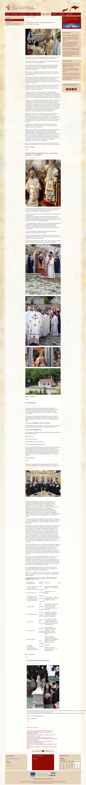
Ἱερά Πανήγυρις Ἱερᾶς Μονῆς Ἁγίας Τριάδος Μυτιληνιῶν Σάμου (40, 730)
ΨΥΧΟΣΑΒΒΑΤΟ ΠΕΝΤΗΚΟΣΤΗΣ (38, 660)
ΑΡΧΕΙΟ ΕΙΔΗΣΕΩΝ (46, 14)
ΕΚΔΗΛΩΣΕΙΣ (9, 22)
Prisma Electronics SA (48, 783)
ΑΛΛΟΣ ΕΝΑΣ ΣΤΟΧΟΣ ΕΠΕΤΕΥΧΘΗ (35, 742)
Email (33, 147)
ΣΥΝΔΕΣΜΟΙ (61, 14)
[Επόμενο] (51, 751)
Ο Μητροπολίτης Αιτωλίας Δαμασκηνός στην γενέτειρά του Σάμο (40, 23)
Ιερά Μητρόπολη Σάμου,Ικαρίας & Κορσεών (40, 781)
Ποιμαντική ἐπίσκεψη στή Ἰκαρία (33, 736)
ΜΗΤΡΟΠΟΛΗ (14, 14)
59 (45, 751)
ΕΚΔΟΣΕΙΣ (54, 14)
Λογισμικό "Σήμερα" (10, 765)
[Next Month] (63, 758)
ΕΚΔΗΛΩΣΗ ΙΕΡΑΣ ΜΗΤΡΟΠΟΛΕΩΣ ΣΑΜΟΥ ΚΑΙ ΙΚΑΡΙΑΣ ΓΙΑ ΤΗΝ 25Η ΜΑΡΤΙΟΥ (70, 39)
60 (47, 751)
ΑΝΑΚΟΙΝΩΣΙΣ (30, 403)
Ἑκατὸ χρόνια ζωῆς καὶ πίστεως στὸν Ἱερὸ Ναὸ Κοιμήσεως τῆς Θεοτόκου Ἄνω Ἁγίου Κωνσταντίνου (71, 78)
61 (49, 751)
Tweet (26, 149)
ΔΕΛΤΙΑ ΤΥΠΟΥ (9, 20)
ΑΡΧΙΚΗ (7, 14)
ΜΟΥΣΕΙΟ (31, 14)
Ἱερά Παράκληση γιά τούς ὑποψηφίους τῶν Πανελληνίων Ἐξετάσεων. (41, 734)
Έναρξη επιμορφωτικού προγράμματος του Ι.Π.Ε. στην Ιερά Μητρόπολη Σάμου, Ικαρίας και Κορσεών (42, 465)
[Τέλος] (53, 751)
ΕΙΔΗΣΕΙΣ (8, 18)
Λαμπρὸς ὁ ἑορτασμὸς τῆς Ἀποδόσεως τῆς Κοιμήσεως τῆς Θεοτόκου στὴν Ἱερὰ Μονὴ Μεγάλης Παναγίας (71, 65)
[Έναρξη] (32, 751)
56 (38, 751)
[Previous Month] (61, 758)
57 (40, 751)
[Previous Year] (60, 758)
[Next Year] (62, 758)
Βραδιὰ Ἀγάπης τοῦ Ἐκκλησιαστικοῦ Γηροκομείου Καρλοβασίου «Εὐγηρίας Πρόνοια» (71, 70)
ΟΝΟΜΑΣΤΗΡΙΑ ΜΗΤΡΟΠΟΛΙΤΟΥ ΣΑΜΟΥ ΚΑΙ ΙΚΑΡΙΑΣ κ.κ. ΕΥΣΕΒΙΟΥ (41, 154)
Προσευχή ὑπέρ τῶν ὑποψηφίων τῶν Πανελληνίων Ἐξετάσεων (40, 737)
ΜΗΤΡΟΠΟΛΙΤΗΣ (23, 14)
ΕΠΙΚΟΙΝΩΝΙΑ (69, 14)
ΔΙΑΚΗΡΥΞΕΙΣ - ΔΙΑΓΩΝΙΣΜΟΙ (12, 24)
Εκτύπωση (28, 147)
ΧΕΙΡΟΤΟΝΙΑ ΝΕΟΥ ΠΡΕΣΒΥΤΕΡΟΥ (70, 35)
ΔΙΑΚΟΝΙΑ (37, 14)
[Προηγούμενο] (35, 751)
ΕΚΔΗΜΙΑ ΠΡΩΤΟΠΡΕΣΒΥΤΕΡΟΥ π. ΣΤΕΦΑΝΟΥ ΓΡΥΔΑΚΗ (39, 741)
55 (36, 751)
